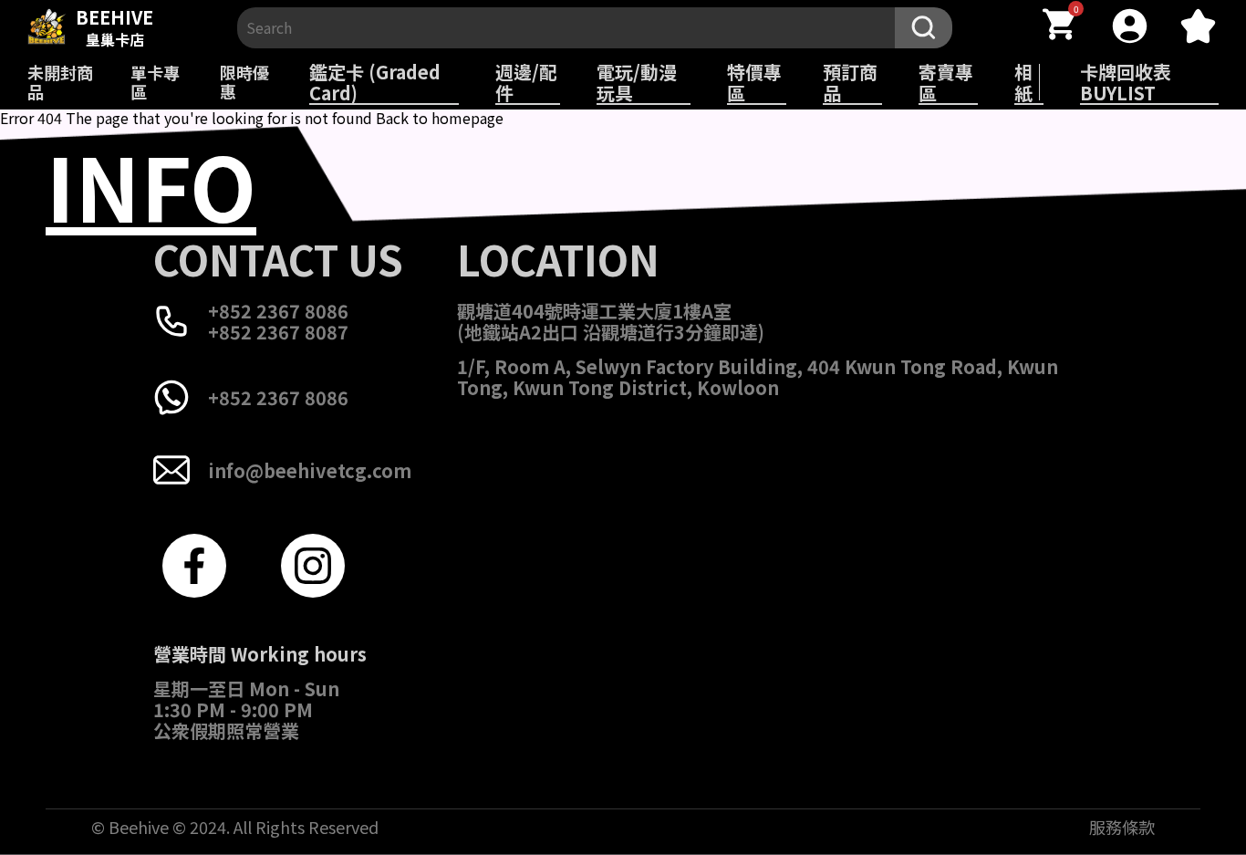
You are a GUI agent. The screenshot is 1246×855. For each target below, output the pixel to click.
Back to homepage (440, 118)
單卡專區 (155, 81)
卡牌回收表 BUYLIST (1125, 82)
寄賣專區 (946, 82)
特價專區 (754, 82)
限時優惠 (244, 81)
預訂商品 (850, 82)
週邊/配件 (526, 82)
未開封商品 (60, 81)
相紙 (1023, 82)
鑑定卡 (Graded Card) (375, 82)
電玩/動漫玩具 (637, 82)
